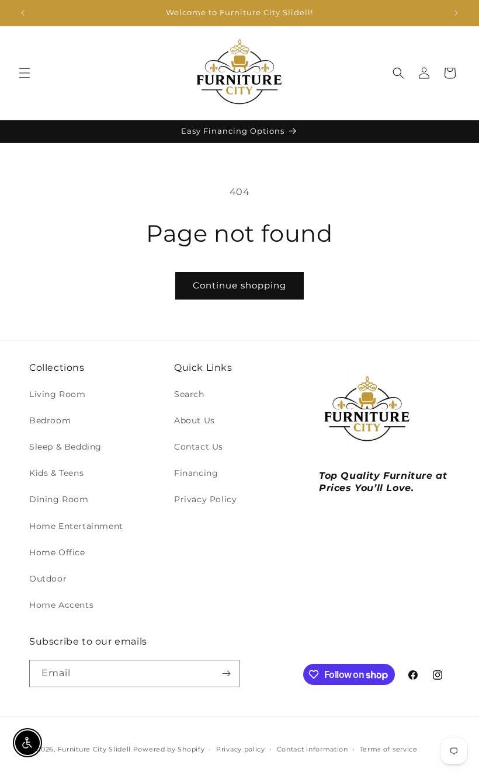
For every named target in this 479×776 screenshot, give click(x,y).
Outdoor (48, 578)
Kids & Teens (56, 473)
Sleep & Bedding (65, 446)
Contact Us (198, 446)
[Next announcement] (456, 13)
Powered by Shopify (169, 749)
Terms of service (389, 749)
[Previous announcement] (23, 13)
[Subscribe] (226, 673)
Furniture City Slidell (94, 749)
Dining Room (59, 499)
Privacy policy (240, 749)
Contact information (312, 749)
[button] (24, 73)
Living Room (57, 394)
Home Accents (61, 605)
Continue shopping (239, 285)
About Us (194, 420)
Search (189, 394)
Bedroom (50, 420)
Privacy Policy (205, 499)
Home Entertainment (76, 526)
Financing (196, 473)
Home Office (57, 552)
